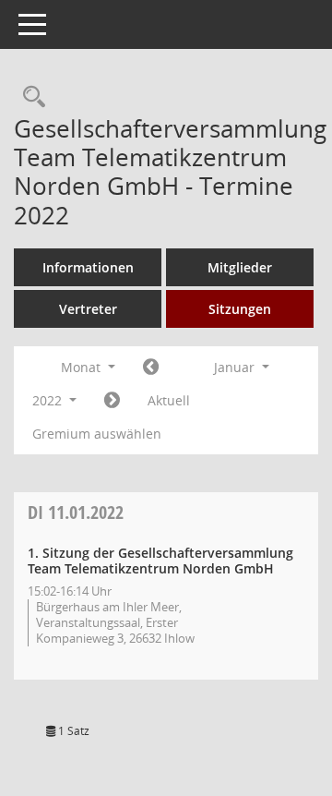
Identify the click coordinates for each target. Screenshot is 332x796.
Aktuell (169, 400)
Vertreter (88, 309)
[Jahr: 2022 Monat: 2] (112, 400)
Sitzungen (239, 309)
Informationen (88, 267)
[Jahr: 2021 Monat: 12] (150, 367)
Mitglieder (240, 267)
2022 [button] (48, 400)
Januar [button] (236, 367)
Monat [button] (82, 367)
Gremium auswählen (96, 433)
